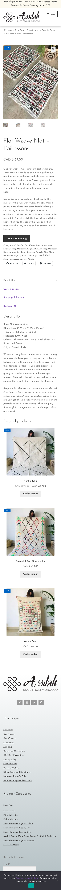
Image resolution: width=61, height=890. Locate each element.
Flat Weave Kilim (32, 245)
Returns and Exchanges (14, 751)
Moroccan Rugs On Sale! (14, 776)
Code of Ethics (10, 764)
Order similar (30, 494)
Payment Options (11, 768)
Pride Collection (10, 815)
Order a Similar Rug (17, 238)
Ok (31, 885)
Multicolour (47, 245)
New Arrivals (9, 811)
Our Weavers (9, 738)
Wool (47, 255)
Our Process (9, 734)
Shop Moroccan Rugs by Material (18, 840)
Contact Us (8, 742)
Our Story (8, 730)
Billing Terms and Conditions (16, 772)
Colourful (18, 245)
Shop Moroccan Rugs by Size (34, 252)
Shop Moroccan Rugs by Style (17, 832)
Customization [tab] (11, 289)
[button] (53, 49)
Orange (7, 249)
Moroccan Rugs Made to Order (17, 781)
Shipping (7, 747)
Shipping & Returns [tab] (13, 297)
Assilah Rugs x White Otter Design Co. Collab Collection (29, 836)
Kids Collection (10, 819)
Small (41, 255)
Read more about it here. (27, 878)
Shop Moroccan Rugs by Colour (41, 30)
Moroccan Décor (11, 845)
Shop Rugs (20, 30)
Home (9, 30)
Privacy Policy (9, 759)
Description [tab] (9, 280)
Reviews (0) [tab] (9, 306)
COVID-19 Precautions (13, 755)
